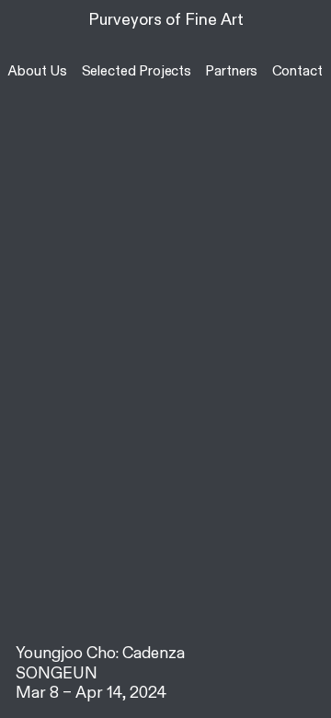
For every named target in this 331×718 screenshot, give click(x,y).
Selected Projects (136, 71)
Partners (231, 71)
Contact (297, 71)
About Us (37, 71)
